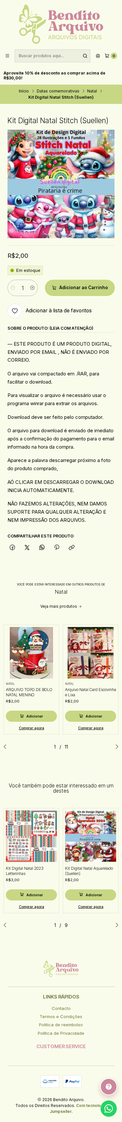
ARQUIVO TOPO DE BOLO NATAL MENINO (29, 692)
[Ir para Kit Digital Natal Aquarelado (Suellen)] (90, 836)
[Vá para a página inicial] (61, 24)
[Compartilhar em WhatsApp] (42, 547)
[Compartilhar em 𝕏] (27, 547)
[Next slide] (115, 747)
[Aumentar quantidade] (32, 288)
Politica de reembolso (61, 1024)
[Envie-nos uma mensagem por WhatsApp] (109, 1108)
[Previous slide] (7, 747)
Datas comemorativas (58, 91)
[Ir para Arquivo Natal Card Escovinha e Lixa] (90, 653)
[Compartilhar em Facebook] (12, 547)
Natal (92, 91)
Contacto (61, 1008)
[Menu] (7, 56)
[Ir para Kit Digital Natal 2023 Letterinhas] (31, 836)
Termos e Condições (61, 1016)
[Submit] (84, 55)
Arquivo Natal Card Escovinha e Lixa (90, 692)
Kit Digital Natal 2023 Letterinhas (25, 871)
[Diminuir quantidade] (13, 288)
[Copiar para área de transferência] (72, 547)
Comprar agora (31, 728)
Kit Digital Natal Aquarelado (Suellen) (89, 871)
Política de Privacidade (61, 1033)
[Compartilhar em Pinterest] (56, 547)
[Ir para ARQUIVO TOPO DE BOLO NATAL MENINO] (31, 653)
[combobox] (52, 55)
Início (24, 91)
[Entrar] (98, 56)
